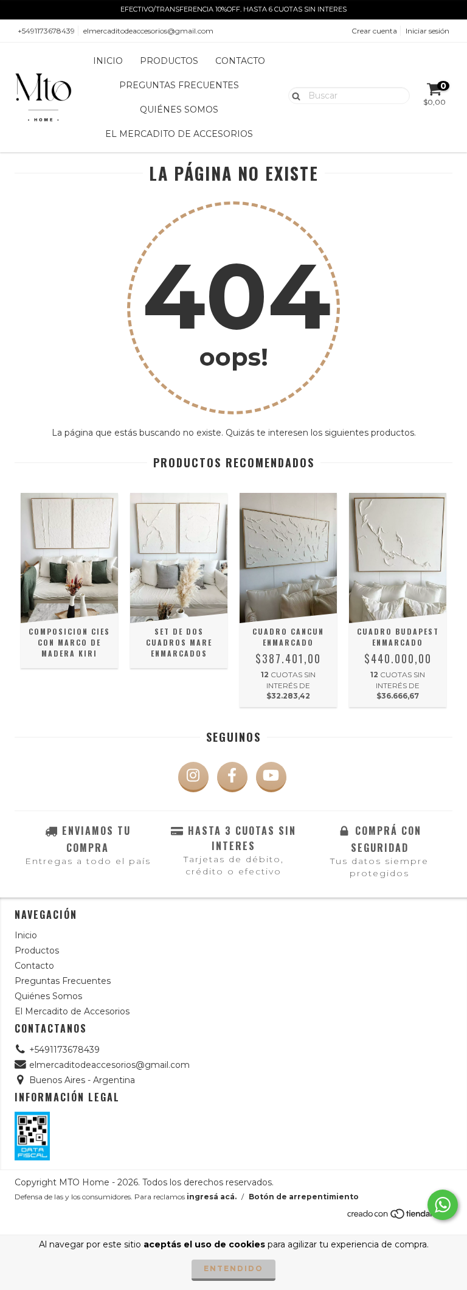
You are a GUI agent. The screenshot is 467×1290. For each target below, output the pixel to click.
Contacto (240, 60)
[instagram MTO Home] (193, 777)
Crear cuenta (374, 30)
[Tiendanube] (399, 1217)
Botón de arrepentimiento (304, 1196)
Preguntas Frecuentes (179, 85)
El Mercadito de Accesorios (179, 133)
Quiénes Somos (179, 109)
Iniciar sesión (427, 30)
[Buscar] (293, 95)
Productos (169, 60)
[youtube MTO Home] (271, 777)
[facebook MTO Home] (232, 777)
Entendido (233, 1268)
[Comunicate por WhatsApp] (442, 1205)
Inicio (108, 60)
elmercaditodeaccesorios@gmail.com (148, 30)
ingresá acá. (212, 1196)
